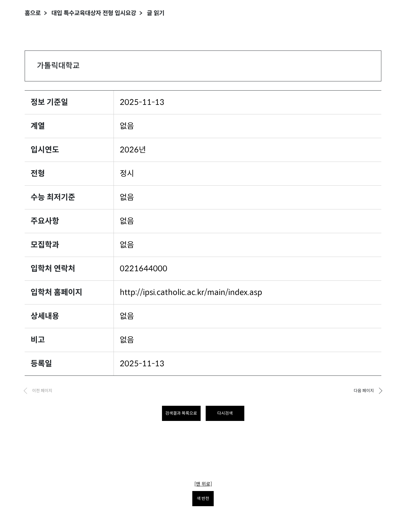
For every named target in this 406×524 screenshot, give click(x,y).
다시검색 (225, 413)
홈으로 (33, 13)
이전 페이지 (42, 390)
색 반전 (203, 498)
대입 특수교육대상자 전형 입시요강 (93, 13)
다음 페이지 (364, 390)
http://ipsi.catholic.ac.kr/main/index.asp (191, 292)
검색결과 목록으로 (181, 413)
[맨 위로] (203, 484)
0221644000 (143, 268)
